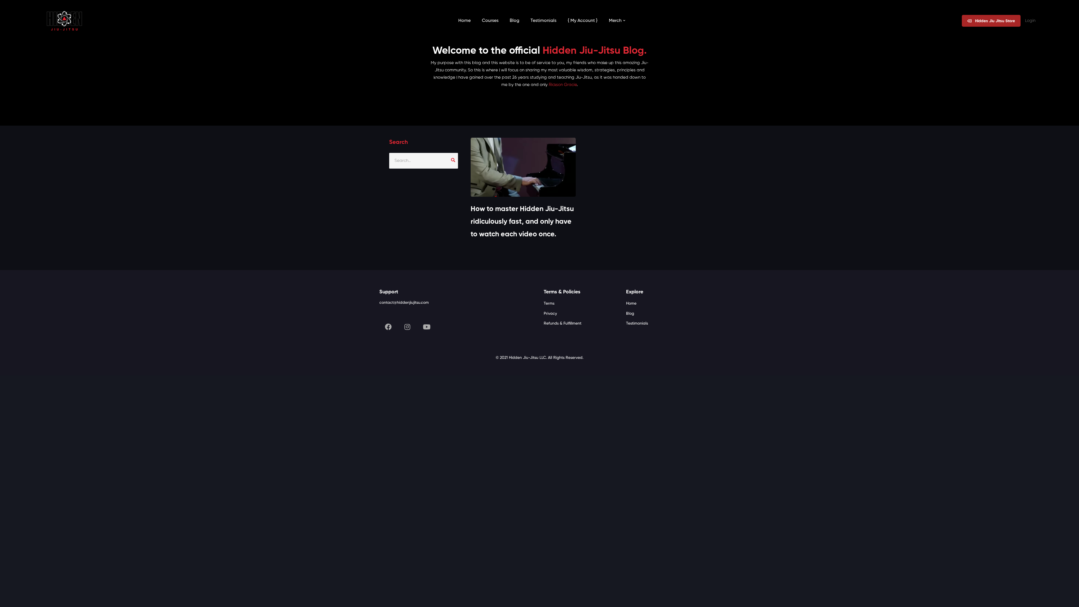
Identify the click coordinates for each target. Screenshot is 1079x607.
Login (1030, 21)
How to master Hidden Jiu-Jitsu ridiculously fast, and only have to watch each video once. (522, 222)
